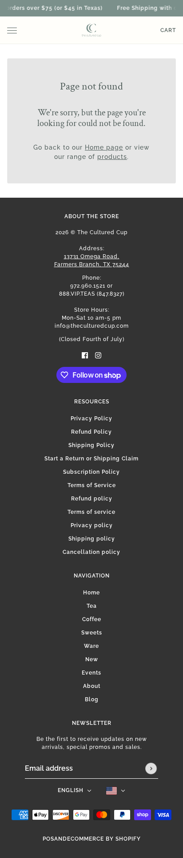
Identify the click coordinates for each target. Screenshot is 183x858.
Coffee (91, 619)
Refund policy (91, 499)
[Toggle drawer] (12, 30)
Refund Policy (91, 432)
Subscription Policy (91, 472)
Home (91, 593)
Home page (104, 147)
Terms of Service (92, 485)
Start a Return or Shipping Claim (91, 458)
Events (91, 673)
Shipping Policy (91, 445)
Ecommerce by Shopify (104, 839)
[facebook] (85, 355)
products (112, 156)
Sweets (91, 633)
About (91, 686)
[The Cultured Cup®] (91, 30)
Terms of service (91, 512)
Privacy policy (92, 525)
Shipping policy (91, 539)
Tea (92, 606)
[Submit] (151, 768)
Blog (92, 699)
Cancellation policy (91, 552)
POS (48, 839)
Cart (168, 30)
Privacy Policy (91, 418)
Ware (91, 646)
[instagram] (98, 355)
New (91, 659)
